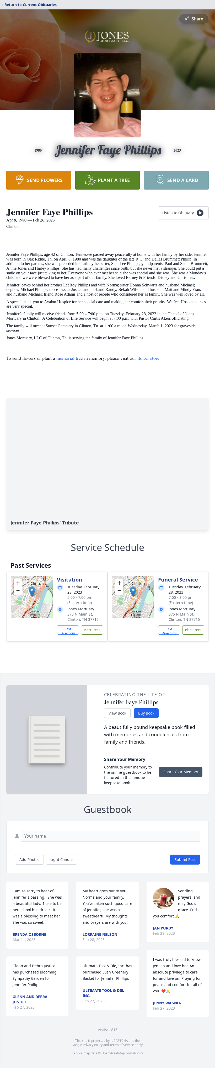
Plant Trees (92, 630)
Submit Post (185, 859)
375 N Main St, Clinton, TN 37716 (83, 617)
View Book (117, 713)
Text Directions (68, 631)
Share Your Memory (180, 771)
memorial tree (69, 358)
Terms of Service (122, 1045)
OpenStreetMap (113, 1053)
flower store (148, 358)
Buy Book (146, 713)
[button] (32, 591)
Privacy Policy (93, 1045)
